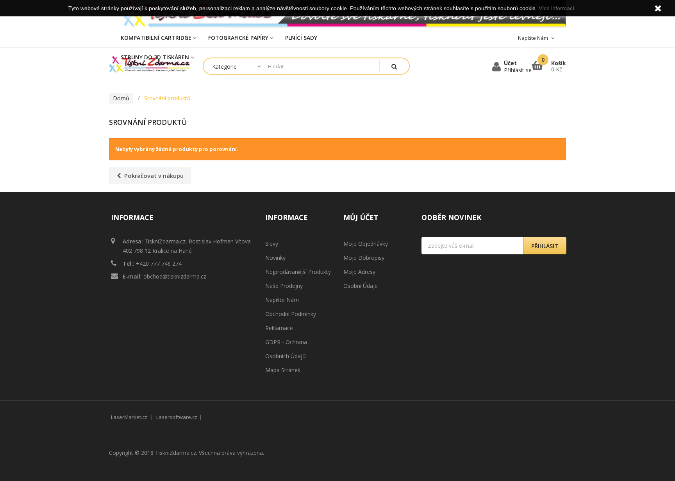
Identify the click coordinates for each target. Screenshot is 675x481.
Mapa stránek (282, 370)
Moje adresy (359, 271)
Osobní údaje (360, 285)
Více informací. (557, 8)
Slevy (271, 243)
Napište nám (282, 300)
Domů (121, 98)
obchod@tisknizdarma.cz (174, 276)
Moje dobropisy (363, 257)
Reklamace (279, 328)
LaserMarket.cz (129, 417)
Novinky (275, 257)
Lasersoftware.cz (176, 417)
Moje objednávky (365, 243)
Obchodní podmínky (290, 314)
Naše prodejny (284, 285)
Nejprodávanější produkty (298, 271)
